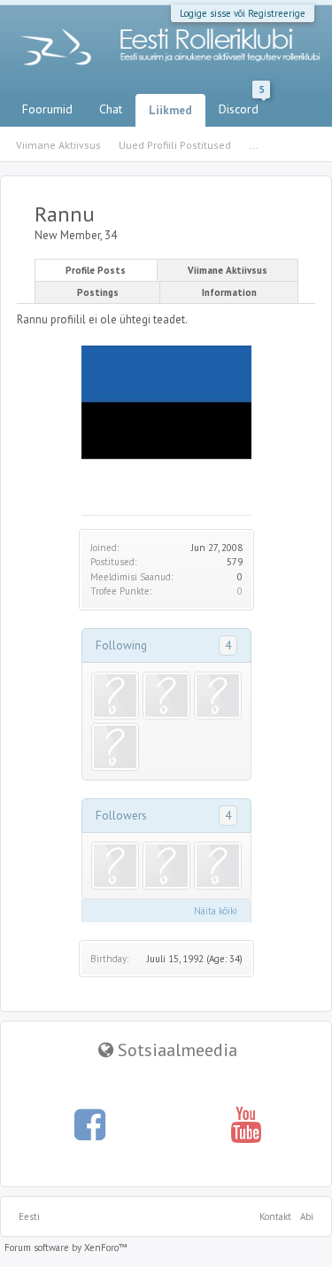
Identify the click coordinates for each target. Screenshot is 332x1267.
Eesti (29, 1216)
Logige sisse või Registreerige (242, 13)
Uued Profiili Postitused (175, 145)
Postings (98, 292)
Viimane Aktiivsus (227, 270)
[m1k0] (115, 695)
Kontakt (275, 1216)
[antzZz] (115, 866)
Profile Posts (96, 270)
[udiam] (218, 866)
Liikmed (170, 110)
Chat (110, 109)
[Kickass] (166, 695)
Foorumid (47, 109)
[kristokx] (115, 747)
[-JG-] (166, 866)
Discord (241, 105)
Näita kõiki (215, 911)
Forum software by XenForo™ (65, 1247)
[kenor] (218, 695)
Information (229, 292)
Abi (306, 1216)
